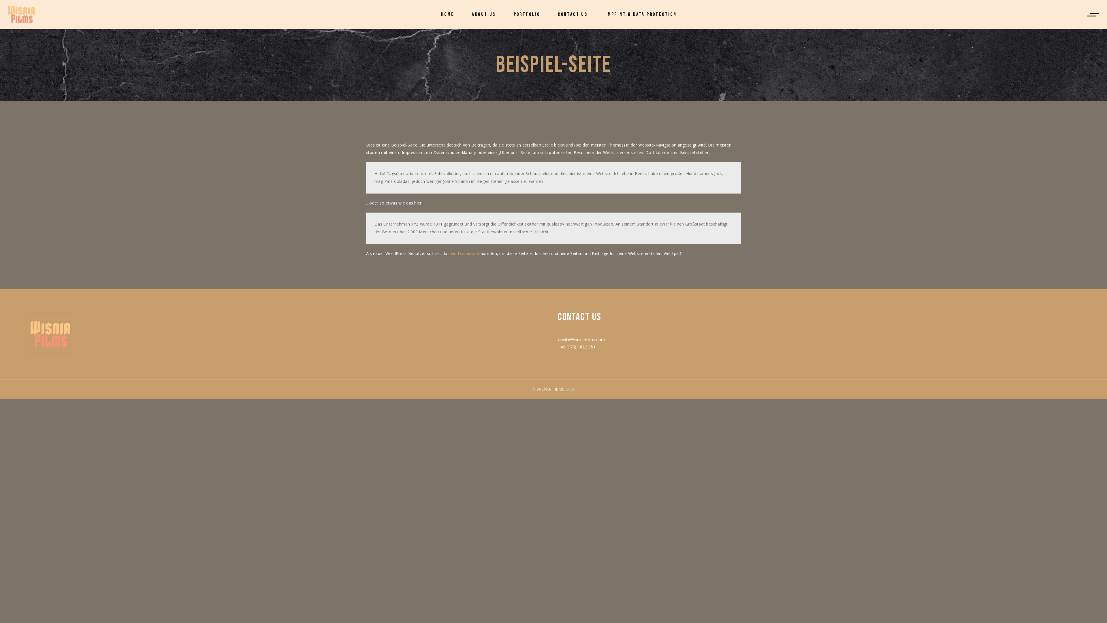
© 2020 (553, 389)
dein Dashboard (463, 253)
